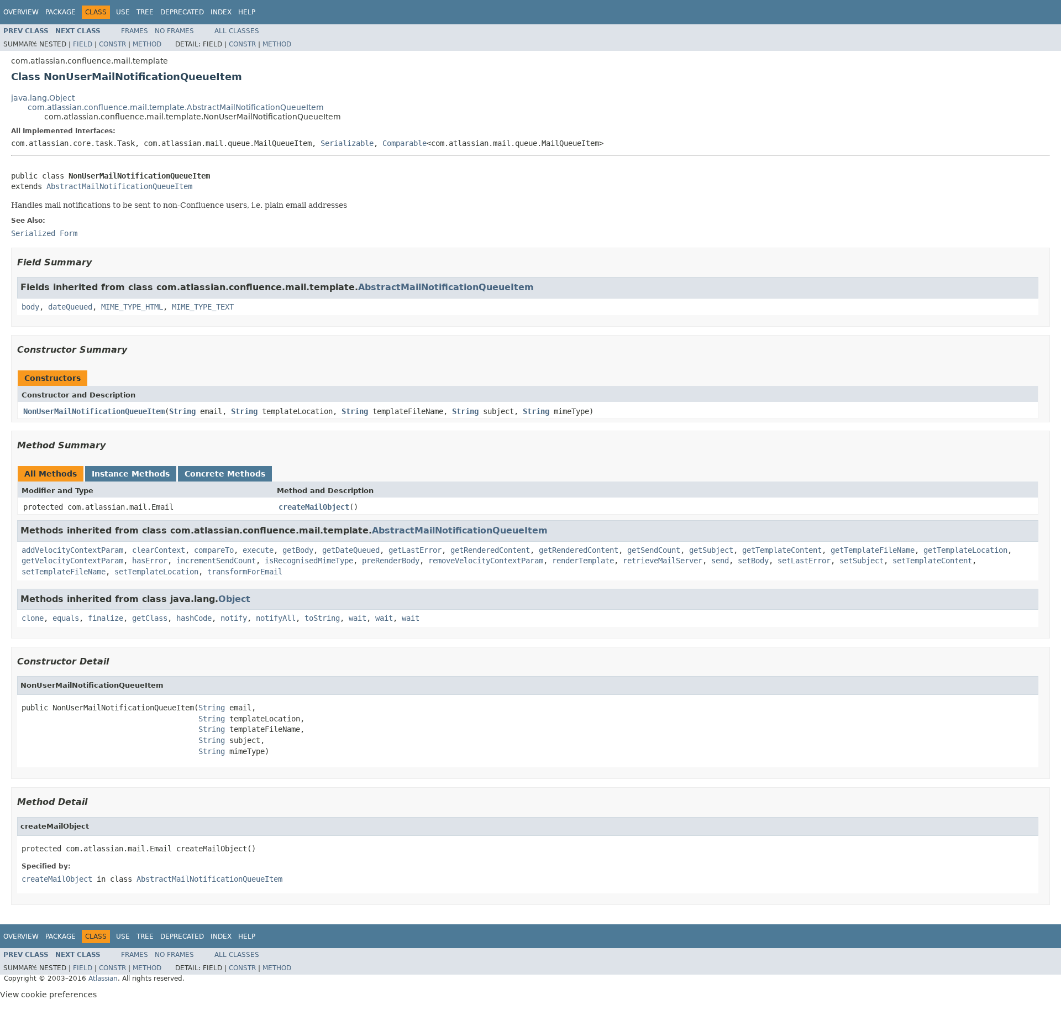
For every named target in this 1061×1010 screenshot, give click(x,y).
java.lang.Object (43, 97)
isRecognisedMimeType (309, 560)
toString (322, 618)
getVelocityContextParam (72, 560)
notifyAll (276, 618)
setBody (753, 560)
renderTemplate (583, 560)
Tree (145, 12)
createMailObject (314, 507)
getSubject (711, 550)
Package (60, 12)
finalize (105, 618)
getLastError (415, 550)
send (720, 560)
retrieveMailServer (662, 560)
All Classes (236, 31)
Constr (112, 44)
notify (233, 618)
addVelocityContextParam (72, 550)
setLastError (804, 560)
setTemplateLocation (156, 571)
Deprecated (182, 12)
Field (82, 44)
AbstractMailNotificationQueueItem (119, 186)
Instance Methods (131, 473)
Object (234, 599)
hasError (149, 560)
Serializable (347, 143)
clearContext (158, 550)
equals (65, 618)
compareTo (214, 550)
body (30, 306)
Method (147, 44)
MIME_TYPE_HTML (132, 306)
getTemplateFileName (873, 550)
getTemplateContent (782, 550)
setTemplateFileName (64, 571)
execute (258, 550)
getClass (149, 618)
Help (246, 12)
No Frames (174, 31)
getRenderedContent (490, 550)
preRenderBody (390, 560)
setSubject (861, 560)
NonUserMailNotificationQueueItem (94, 411)
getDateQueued (351, 550)
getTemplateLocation (965, 550)
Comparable (404, 143)
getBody (297, 550)
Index (221, 12)
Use (123, 12)
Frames (134, 31)
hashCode (194, 618)
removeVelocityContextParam (485, 560)
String (182, 411)
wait (357, 618)
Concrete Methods (225, 473)
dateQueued (70, 306)
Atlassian (103, 978)
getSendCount (653, 550)
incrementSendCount (216, 560)
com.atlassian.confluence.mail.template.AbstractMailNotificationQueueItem (176, 107)
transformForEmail (244, 571)
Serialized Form (44, 233)
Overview (21, 12)
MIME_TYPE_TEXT (203, 306)
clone (33, 618)
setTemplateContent (932, 560)
